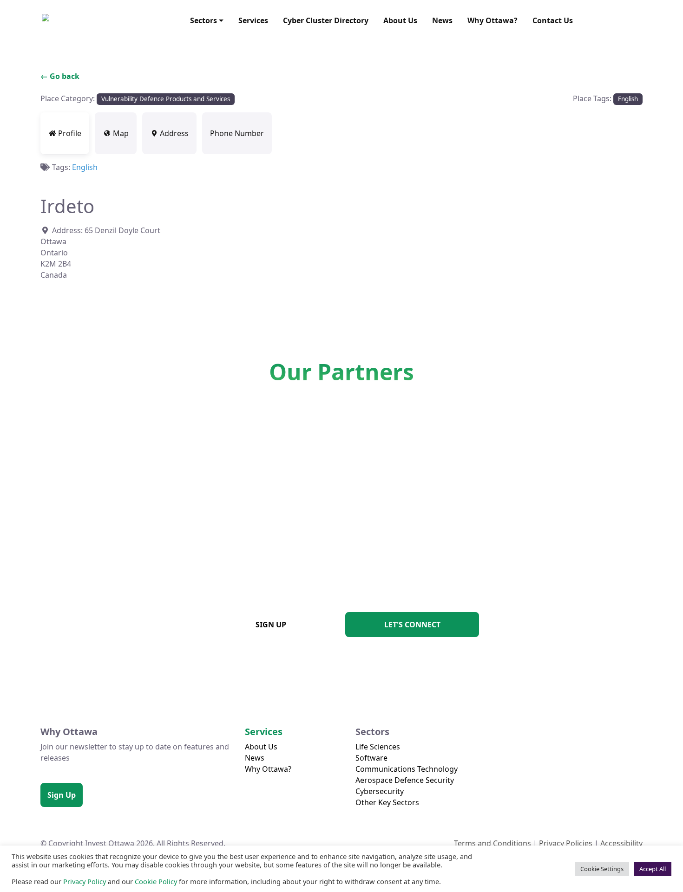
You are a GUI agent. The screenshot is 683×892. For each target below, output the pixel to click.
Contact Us (552, 20)
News (442, 20)
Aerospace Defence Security (404, 780)
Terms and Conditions (492, 843)
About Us (400, 20)
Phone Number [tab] (237, 133)
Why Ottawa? (492, 20)
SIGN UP (271, 624)
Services (253, 20)
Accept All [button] (652, 869)
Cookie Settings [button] (602, 869)
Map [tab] (121, 133)
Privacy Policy (84, 881)
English (628, 99)
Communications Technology (406, 769)
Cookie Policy (156, 881)
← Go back (59, 76)
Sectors (203, 20)
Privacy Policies (565, 843)
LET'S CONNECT (412, 624)
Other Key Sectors (387, 802)
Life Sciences (377, 747)
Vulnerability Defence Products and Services (165, 99)
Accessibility (621, 843)
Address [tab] (174, 133)
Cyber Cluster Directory (325, 20)
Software (371, 758)
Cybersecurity (379, 791)
